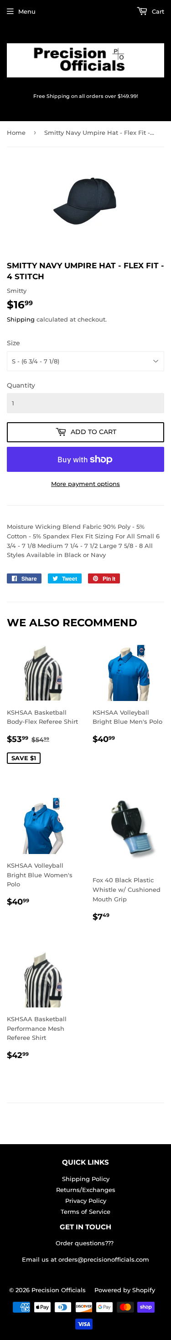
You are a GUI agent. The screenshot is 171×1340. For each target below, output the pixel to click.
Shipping (21, 319)
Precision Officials (58, 1290)
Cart (157, 11)
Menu (27, 11)
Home (16, 132)
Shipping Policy (85, 1178)
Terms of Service (85, 1211)
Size (13, 343)
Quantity (21, 385)
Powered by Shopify (124, 1290)
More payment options (85, 483)
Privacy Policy (85, 1200)
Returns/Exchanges (85, 1189)
